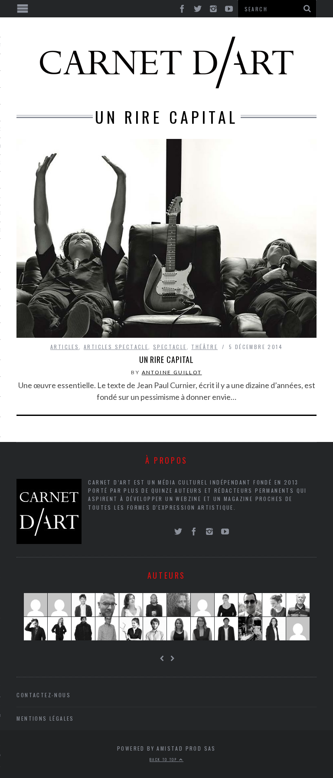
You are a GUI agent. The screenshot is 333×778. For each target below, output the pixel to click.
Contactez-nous (43, 695)
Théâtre (204, 346)
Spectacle (170, 346)
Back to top (164, 759)
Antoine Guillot (172, 372)
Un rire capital (166, 359)
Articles (64, 346)
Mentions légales (45, 718)
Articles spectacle (116, 346)
